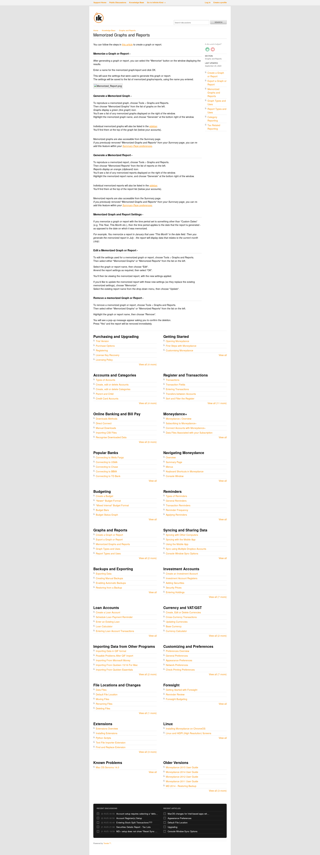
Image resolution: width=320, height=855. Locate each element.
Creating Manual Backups (109, 578)
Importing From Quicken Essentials (114, 669)
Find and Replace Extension (111, 747)
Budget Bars (102, 510)
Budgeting (102, 491)
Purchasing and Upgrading (116, 336)
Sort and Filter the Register (180, 398)
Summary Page (174, 462)
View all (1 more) (148, 713)
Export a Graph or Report (109, 539)
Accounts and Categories (114, 374)
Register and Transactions (185, 374)
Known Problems (107, 762)
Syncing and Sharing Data (185, 529)
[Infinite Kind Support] (98, 22)
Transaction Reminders (178, 505)
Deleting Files (103, 708)
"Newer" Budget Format (108, 500)
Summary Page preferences (137, 146)
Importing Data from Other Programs (124, 646)
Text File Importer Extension (111, 742)
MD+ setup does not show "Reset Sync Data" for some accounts (137, 831)
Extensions (102, 723)
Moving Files (102, 699)
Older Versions (175, 762)
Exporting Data (104, 573)
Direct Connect (104, 423)
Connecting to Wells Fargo (110, 457)
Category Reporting (213, 118)
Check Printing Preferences (180, 669)
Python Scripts (103, 737)
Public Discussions (117, 2)
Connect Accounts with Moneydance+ (186, 428)
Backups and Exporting (113, 568)
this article (127, 44)
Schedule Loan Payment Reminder (114, 617)
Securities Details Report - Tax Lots (133, 827)
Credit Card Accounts (107, 398)
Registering (102, 350)
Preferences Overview (177, 651)
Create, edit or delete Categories (113, 389)
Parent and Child (105, 393)
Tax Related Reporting (214, 126)
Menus (169, 466)
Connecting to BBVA (106, 471)
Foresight (171, 684)
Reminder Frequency (177, 510)
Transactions (172, 379)
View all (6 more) (148, 442)
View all (223, 355)
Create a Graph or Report (216, 74)
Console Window (175, 476)
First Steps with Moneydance (181, 345)
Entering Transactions (177, 389)
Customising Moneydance (179, 350)
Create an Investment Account (182, 573)
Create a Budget (104, 496)
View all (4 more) (148, 364)
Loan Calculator (104, 626)
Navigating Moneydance (183, 452)
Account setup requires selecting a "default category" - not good (137, 813)
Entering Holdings (175, 592)
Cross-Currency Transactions (181, 617)
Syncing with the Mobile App (181, 539)
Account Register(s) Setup (129, 818)
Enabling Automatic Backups (111, 583)
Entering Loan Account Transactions (115, 631)
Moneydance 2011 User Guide (182, 781)
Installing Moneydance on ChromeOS (185, 728)
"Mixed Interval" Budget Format (112, 505)
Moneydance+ (175, 413)
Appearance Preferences (179, 660)
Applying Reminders (176, 514)
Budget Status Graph (107, 514)
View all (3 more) (148, 751)
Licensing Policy (104, 359)
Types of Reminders (176, 496)
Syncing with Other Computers (182, 534)
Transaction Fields (175, 384)
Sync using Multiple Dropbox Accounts (186, 548)
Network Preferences (177, 665)
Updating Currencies (177, 621)
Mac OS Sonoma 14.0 (107, 767)
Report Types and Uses (108, 553)
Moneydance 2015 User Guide (182, 767)
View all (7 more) (218, 597)
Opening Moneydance (177, 341)
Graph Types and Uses (108, 548)
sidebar (153, 126)
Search (218, 22)
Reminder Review (175, 694)
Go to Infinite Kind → (156, 2)
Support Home (100, 2)
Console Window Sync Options (182, 553)
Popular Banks (105, 452)
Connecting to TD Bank (108, 476)
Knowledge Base (136, 2)
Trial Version (102, 341)
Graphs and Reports (127, 30)
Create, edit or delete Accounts (112, 384)
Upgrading (172, 827)
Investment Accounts (181, 568)
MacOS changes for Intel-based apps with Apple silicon (188, 813)
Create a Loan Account (108, 612)
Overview (171, 457)
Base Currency (174, 626)
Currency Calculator (176, 631)
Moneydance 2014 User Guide (182, 772)
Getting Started (176, 336)
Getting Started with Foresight (181, 689)
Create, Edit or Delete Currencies (183, 612)
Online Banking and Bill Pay (116, 413)
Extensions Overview (107, 728)
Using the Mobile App (177, 544)
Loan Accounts (106, 607)
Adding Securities (175, 583)
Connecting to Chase (107, 466)
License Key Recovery (107, 355)
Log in (207, 2)
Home (95, 30)
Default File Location (107, 694)
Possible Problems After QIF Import (114, 655)
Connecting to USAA (106, 462)
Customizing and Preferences (188, 646)
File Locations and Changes (117, 684)
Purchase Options (105, 345)
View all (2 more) (148, 558)
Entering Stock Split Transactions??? (134, 822)
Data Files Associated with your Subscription (189, 432)
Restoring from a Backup (109, 587)
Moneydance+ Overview (178, 418)
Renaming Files (104, 703)
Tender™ (107, 843)
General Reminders (176, 500)
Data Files (101, 689)
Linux (168, 723)
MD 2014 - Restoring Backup (181, 786)
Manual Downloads (106, 428)
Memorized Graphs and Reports (214, 92)
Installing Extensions (106, 733)
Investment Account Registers (181, 578)
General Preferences (177, 655)
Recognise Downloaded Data (111, 437)
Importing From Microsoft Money (113, 660)
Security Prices (174, 587)
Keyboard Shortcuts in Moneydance (185, 471)
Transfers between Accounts (181, 393)
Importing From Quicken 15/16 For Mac (117, 665)
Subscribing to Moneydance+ (181, 423)
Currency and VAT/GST (182, 607)
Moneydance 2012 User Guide (182, 776)
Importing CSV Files (106, 432)
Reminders (172, 491)
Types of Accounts (105, 379)
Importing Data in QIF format (111, 651)
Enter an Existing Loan (108, 621)
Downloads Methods (106, 418)
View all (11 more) (217, 403)
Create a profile (220, 2)
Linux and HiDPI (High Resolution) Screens (188, 733)
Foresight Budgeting (176, 699)
